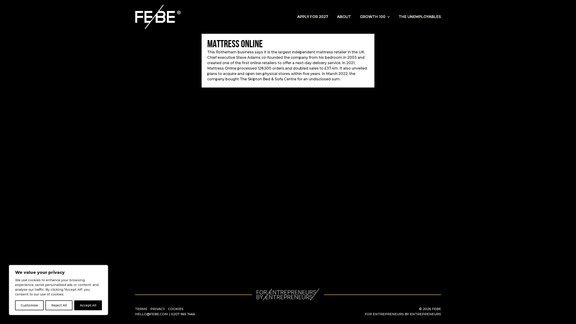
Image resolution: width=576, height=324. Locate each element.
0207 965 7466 (183, 314)
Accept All (88, 305)
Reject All (59, 305)
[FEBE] (158, 16)
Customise (29, 305)
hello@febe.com (151, 314)
